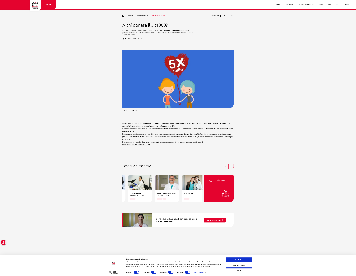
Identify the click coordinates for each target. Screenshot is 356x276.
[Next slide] (231, 166)
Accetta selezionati (239, 265)
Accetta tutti (239, 260)
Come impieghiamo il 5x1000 (306, 4)
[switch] (153, 272)
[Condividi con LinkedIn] (224, 16)
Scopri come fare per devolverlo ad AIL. (136, 145)
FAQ (338, 4)
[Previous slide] (225, 166)
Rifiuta (239, 270)
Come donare (289, 4)
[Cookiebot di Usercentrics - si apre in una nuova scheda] (114, 272)
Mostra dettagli (199, 272)
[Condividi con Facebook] (220, 16)
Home (278, 4)
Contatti (346, 4)
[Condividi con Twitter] (228, 16)
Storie (321, 4)
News (329, 4)
